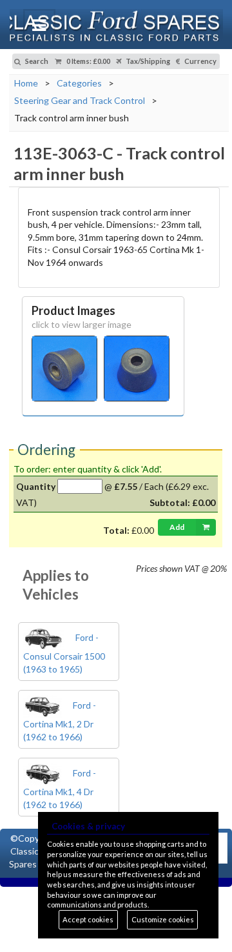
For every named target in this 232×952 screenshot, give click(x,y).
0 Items (87, 61)
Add (176, 527)
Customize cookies (162, 919)
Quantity (35, 486)
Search (36, 61)
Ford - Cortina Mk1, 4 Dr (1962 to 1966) (59, 788)
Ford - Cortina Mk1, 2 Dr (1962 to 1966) (59, 721)
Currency (200, 61)
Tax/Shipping (147, 61)
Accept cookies (88, 919)
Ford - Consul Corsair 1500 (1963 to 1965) (64, 653)
